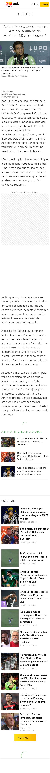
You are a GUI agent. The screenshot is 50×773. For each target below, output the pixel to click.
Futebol (25, 14)
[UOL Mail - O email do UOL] (33, 4)
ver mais (23, 738)
